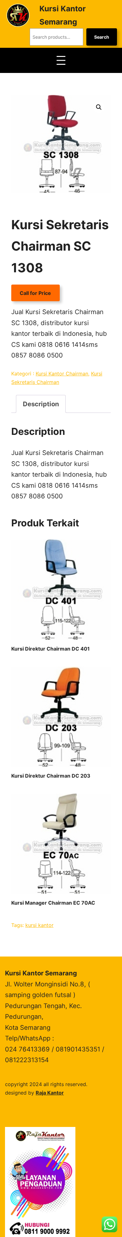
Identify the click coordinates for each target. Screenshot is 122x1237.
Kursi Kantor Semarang (41, 973)
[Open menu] (61, 60)
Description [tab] (41, 404)
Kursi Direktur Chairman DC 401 (50, 649)
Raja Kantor (50, 1093)
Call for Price (35, 293)
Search (101, 37)
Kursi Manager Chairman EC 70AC (53, 903)
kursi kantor (39, 925)
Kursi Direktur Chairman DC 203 (50, 776)
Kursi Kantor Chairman (62, 373)
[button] (98, 107)
